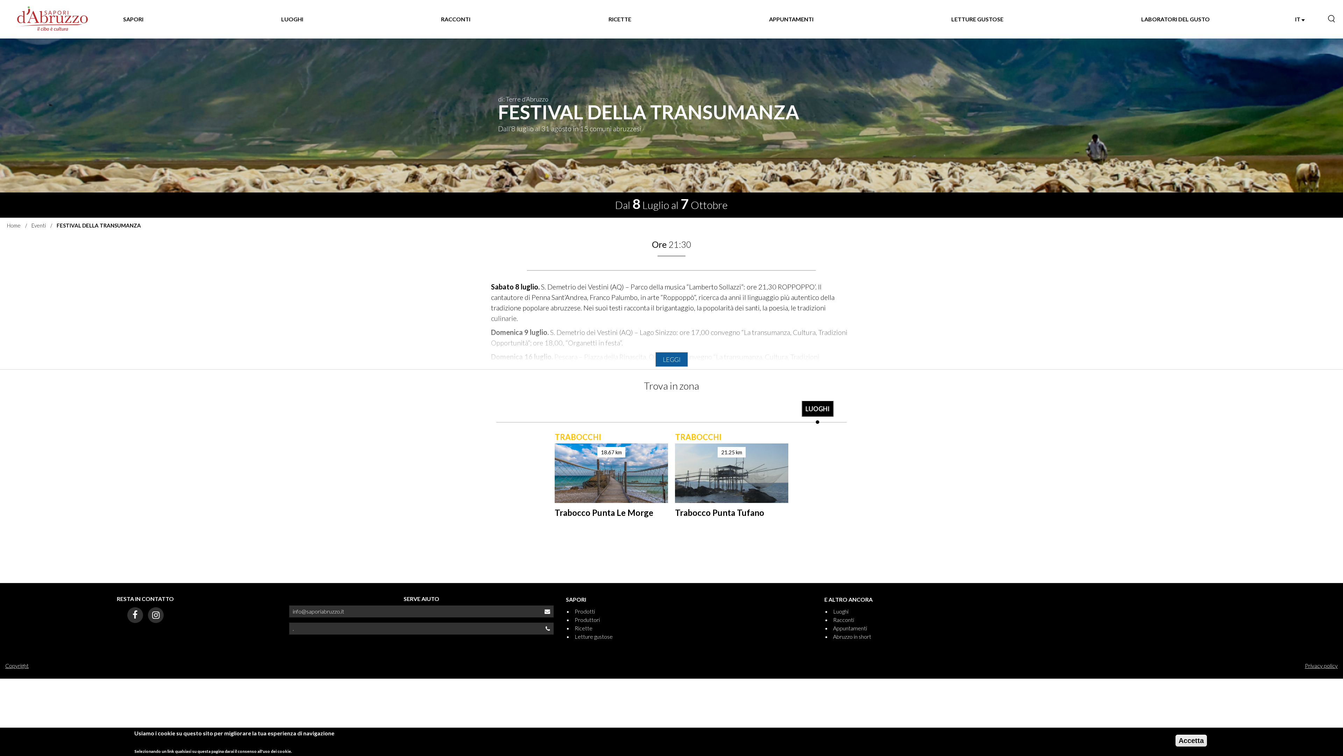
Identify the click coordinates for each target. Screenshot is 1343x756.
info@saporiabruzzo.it (318, 611)
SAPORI (133, 19)
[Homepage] (52, 19)
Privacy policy (1321, 665)
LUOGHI (292, 19)
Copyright (17, 665)
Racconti (843, 619)
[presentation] (818, 412)
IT (1298, 19)
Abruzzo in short (852, 636)
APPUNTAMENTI (791, 19)
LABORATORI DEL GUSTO (1175, 19)
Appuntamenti (850, 628)
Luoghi (840, 611)
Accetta (1191, 740)
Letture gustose (594, 636)
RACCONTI (455, 19)
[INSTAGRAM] (155, 615)
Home (14, 225)
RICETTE (620, 19)
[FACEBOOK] (135, 615)
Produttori (587, 619)
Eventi (38, 225)
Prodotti (585, 611)
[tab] (817, 412)
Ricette (583, 628)
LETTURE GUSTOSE (977, 19)
